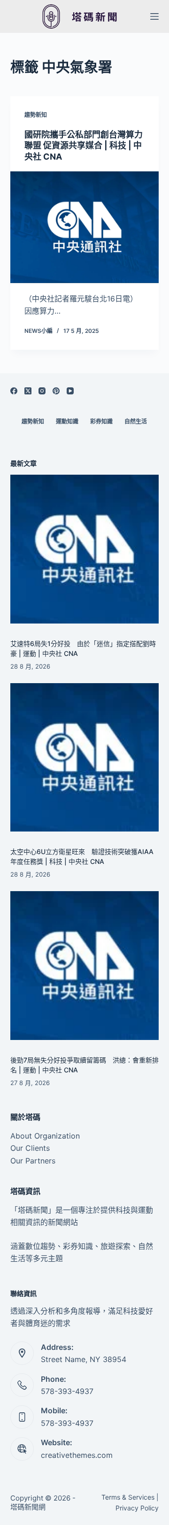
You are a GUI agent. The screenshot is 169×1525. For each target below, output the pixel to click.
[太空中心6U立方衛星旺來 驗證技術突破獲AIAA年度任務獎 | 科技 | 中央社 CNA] (84, 757)
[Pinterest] (56, 390)
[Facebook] (13, 390)
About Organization (45, 1135)
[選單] (154, 16)
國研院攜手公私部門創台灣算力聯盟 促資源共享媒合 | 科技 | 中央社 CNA (83, 146)
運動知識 (67, 421)
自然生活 (135, 421)
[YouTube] (70, 390)
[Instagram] (42, 390)
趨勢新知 (35, 114)
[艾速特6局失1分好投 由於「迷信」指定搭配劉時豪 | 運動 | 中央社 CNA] (84, 549)
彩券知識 (101, 421)
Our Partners (32, 1160)
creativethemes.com (77, 1455)
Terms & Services (127, 1497)
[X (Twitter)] (27, 390)
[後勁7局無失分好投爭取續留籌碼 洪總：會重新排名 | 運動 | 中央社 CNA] (84, 965)
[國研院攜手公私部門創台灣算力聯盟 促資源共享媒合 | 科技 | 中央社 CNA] (84, 227)
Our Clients (30, 1148)
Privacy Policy (137, 1508)
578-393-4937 (67, 1391)
